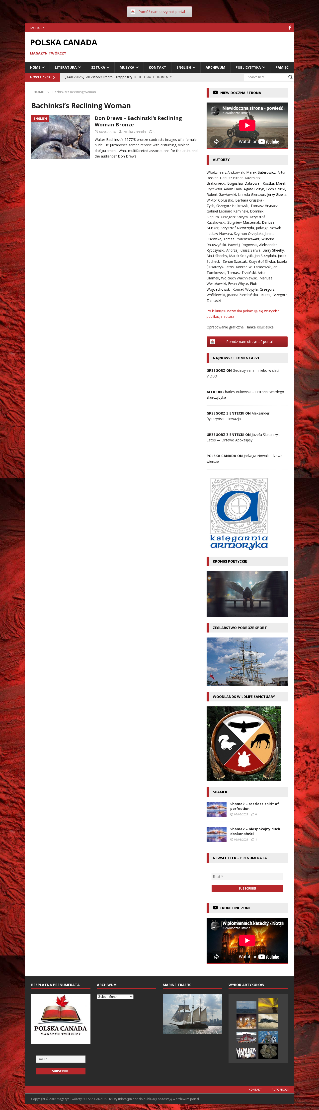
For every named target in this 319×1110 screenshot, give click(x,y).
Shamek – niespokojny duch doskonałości (255, 831)
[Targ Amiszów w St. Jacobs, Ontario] (246, 1037)
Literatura (66, 67)
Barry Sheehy (273, 250)
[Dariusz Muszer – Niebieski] (268, 1037)
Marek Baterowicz (261, 172)
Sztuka (98, 67)
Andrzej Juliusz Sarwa (243, 250)
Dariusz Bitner (231, 177)
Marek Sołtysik (241, 255)
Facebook (37, 28)
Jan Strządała (265, 255)
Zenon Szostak (235, 261)
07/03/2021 (241, 814)
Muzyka (127, 67)
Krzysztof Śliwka (262, 261)
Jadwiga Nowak (268, 227)
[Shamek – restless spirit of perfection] (217, 809)
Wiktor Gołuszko (220, 200)
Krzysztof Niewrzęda (237, 227)
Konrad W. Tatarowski (253, 266)
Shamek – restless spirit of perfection (254, 806)
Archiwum (215, 67)
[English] (60, 137)
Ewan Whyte (238, 283)
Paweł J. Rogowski (242, 244)
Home (35, 67)
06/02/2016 (107, 131)
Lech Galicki (275, 189)
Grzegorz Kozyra (234, 216)
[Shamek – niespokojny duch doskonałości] (217, 834)
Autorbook (280, 1089)
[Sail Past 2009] (246, 1007)
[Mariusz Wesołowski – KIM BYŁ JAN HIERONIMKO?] (246, 1053)
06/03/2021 (241, 839)
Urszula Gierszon (251, 194)
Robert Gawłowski (221, 194)
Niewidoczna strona (240, 92)
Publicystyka (248, 67)
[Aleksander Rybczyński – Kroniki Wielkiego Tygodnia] (246, 1021)
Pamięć (282, 67)
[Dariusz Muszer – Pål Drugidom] (268, 1051)
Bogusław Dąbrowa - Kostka (250, 183)
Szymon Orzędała (248, 233)
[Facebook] (289, 27)
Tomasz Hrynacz (264, 205)
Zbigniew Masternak (243, 222)
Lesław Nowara (219, 233)
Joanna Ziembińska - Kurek (248, 294)
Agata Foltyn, (255, 189)
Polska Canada (134, 131)
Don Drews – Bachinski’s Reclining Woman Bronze (138, 121)
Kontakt (157, 67)
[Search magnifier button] (290, 77)
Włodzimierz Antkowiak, (226, 172)
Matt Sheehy (217, 255)
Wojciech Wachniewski (239, 278)
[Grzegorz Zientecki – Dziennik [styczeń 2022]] (268, 1021)
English (183, 67)
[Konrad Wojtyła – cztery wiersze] (268, 1005)
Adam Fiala (233, 189)
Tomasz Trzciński (241, 272)
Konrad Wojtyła (245, 289)
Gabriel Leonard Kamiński (227, 211)
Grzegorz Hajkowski (232, 205)
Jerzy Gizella (276, 194)
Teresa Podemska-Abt (241, 239)
